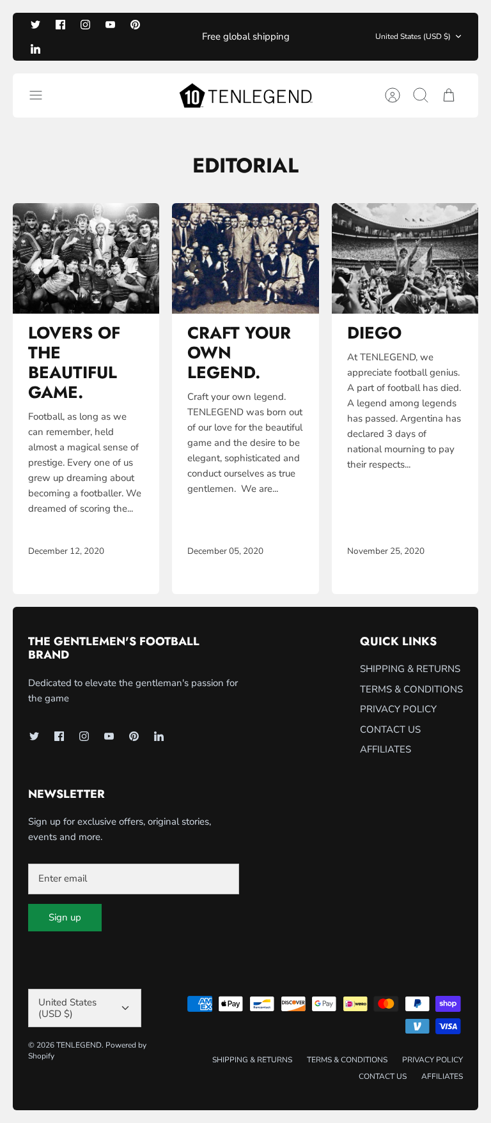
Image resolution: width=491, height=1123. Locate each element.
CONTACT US (390, 729)
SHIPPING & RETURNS (410, 668)
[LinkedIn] (35, 48)
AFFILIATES (385, 749)
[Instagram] (85, 24)
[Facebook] (60, 24)
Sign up (65, 917)
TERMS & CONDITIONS (411, 689)
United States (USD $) (413, 36)
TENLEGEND (79, 1045)
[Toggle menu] (42, 95)
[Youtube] (110, 24)
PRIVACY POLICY (398, 709)
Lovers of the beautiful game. (74, 363)
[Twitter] (35, 24)
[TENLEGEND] (245, 95)
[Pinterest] (135, 24)
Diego (374, 333)
